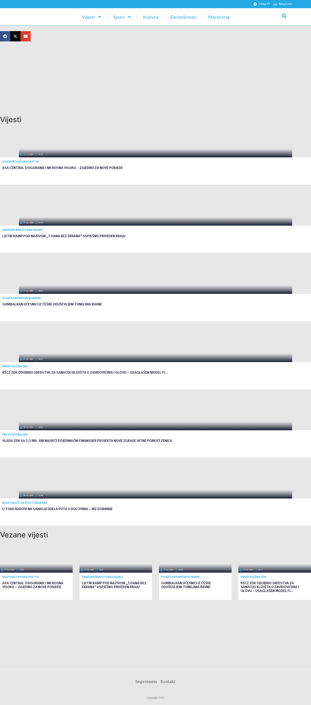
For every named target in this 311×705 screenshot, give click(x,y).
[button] (5, 36)
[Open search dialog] (284, 16)
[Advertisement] (136, 79)
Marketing (218, 17)
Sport (119, 17)
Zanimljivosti (183, 17)
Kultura (150, 17)
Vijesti (88, 17)
